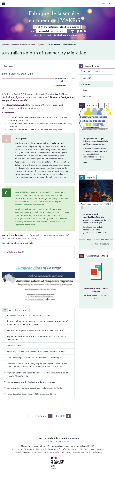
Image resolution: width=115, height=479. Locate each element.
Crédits (100, 449)
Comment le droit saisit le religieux (96, 290)
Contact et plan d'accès (58, 441)
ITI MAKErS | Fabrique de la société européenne (18, 44)
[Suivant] (111, 105)
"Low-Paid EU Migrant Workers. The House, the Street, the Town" (35, 330)
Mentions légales (87, 449)
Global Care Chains (14, 345)
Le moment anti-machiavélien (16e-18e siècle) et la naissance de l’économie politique (94, 218)
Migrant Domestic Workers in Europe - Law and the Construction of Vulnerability (36, 338)
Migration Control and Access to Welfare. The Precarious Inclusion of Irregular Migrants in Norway (37, 374)
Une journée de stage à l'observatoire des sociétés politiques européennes (95, 142)
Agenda (41, 44)
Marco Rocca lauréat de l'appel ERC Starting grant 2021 (31, 394)
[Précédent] (106, 105)
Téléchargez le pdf (15, 252)
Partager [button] (41, 416)
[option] (96, 139)
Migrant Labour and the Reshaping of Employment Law (31, 382)
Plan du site (73, 449)
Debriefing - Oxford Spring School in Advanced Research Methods (35, 351)
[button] (50, 416)
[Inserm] (81, 31)
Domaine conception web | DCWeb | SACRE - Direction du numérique (64, 452)
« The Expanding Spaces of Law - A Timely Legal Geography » (33, 357)
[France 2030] (84, 35)
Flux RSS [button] (60, 416)
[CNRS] (72, 31)
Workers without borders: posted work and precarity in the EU (34, 388)
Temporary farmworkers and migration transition (28, 315)
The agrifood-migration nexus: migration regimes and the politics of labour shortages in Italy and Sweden (37, 323)
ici (32, 243)
